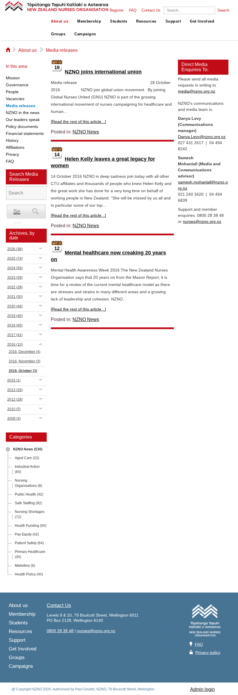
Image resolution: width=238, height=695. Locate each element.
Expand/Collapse (8, 449)
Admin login (202, 689)
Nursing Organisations (28, 483)
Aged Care (27, 458)
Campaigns (85, 34)
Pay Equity (27, 534)
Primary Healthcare (30, 554)
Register (117, 10)
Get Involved (202, 21)
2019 (15, 316)
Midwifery (25, 566)
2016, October (23, 371)
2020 (15, 306)
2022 (15, 287)
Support (173, 21)
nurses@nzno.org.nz (202, 221)
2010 (14, 409)
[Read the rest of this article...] (78, 121)
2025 (15, 258)
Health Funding (30, 526)
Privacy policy (207, 652)
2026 (15, 249)
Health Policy (29, 574)
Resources (146, 21)
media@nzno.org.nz (196, 91)
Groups (58, 34)
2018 (15, 325)
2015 (14, 380)
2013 (15, 390)
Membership (89, 21)
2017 (15, 335)
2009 (14, 419)
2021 (15, 297)
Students (118, 21)
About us (59, 21)
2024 (15, 268)
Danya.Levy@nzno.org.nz (202, 136)
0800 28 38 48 (60, 630)
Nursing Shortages (29, 514)
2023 (15, 278)
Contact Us (151, 10)
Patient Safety (29, 543)
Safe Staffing (28, 503)
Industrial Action (27, 469)
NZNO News (27, 449)
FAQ (132, 10)
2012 (15, 399)
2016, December (24, 352)
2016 (15, 344)
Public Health (29, 494)
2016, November (24, 361)
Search (223, 10)
